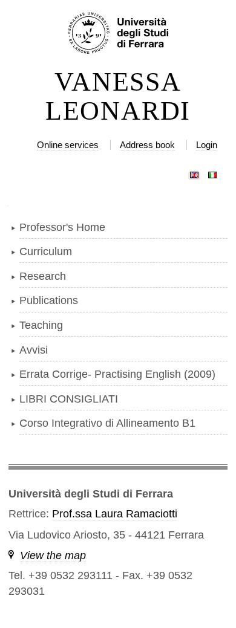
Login (206, 145)
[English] (194, 172)
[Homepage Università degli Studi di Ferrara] (118, 34)
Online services (68, 145)
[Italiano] (212, 172)
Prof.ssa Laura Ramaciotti (114, 514)
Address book (147, 145)
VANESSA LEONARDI (118, 97)
